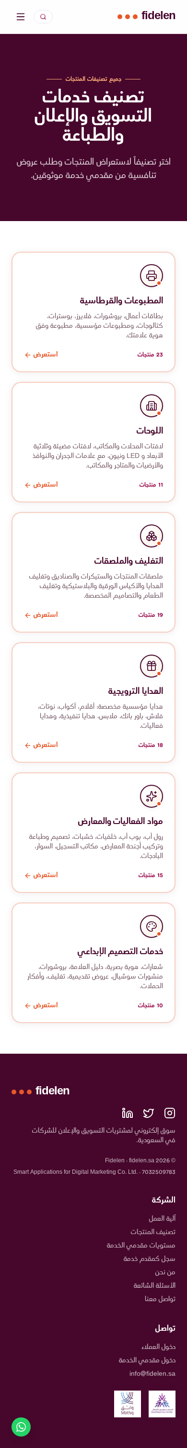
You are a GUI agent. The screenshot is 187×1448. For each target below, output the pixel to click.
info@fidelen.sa (152, 1374)
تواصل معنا (160, 1299)
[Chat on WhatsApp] (21, 1427)
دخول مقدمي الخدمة (147, 1360)
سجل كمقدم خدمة (149, 1259)
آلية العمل (162, 1219)
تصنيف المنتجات (153, 1232)
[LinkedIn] (127, 1113)
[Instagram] (169, 1113)
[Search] (43, 16)
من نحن (165, 1272)
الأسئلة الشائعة (154, 1286)
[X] (148, 1113)
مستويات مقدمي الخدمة (141, 1245)
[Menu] (21, 17)
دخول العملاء (158, 1347)
